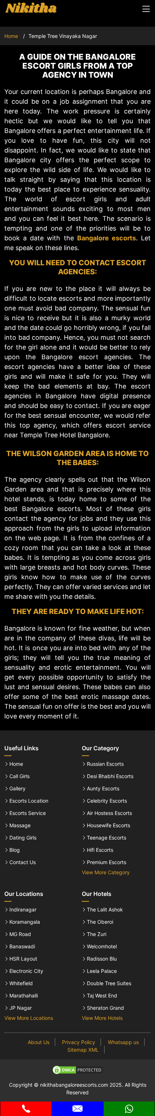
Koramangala (24, 921)
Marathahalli (23, 995)
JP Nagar (20, 1007)
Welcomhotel (102, 946)
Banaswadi (22, 946)
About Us (38, 1042)
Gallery (17, 788)
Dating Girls (22, 837)
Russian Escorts (105, 764)
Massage (20, 825)
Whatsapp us (123, 1042)
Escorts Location (28, 800)
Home (11, 36)
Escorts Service (27, 813)
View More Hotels (102, 1018)
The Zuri (96, 934)
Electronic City (26, 971)
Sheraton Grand (105, 1007)
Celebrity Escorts (107, 800)
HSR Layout (23, 958)
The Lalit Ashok (105, 909)
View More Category (106, 872)
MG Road (20, 934)
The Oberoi (100, 921)
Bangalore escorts (106, 238)
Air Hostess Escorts (109, 813)
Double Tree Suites (109, 983)
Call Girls (19, 776)
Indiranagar (22, 909)
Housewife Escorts (108, 825)
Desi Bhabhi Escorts (110, 776)
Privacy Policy (78, 1042)
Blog (14, 850)
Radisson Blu (102, 958)
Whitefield (21, 983)
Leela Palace (102, 971)
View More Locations (28, 1018)
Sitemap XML (83, 1050)
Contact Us (22, 862)
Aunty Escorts (103, 788)
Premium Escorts (106, 862)
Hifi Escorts (100, 850)
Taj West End (102, 995)
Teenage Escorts (106, 837)
